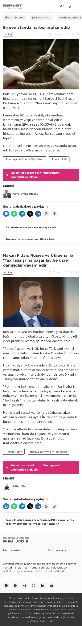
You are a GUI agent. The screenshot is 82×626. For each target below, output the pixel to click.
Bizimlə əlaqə (57, 550)
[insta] (15, 586)
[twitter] (30, 214)
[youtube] (52, 586)
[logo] (13, 6)
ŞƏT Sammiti (41, 17)
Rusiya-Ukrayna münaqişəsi (48, 451)
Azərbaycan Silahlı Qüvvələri (24, 159)
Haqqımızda (11, 550)
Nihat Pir (19, 486)
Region (8, 34)
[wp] (14, 214)
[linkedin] (38, 214)
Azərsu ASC (59, 159)
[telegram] (22, 214)
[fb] (6, 214)
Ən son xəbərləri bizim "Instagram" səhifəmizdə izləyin (35, 175)
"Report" (9, 348)
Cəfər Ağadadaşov (25, 193)
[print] (46, 214)
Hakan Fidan (14, 451)
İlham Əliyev (14, 17)
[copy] (54, 214)
